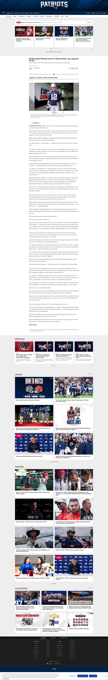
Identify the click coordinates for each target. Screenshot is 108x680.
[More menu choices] (40, 12)
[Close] (106, 676)
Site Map (36, 657)
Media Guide (72, 653)
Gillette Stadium (59, 653)
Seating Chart (59, 651)
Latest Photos (36, 649)
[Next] (63, 112)
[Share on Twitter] (72, 69)
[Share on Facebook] (70, 69)
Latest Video (36, 645)
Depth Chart (48, 645)
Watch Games (33, 324)
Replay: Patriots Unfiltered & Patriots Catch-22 (30, 22)
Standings (48, 655)
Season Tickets (59, 647)
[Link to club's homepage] (3, 12)
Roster (48, 643)
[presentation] (92, 49)
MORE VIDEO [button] (54, 583)
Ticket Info (59, 643)
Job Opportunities (72, 655)
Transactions (48, 651)
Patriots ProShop (72, 643)
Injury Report (48, 647)
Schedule (48, 653)
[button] (51, 48)
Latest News (36, 643)
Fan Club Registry (72, 645)
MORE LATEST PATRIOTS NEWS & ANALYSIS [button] (54, 51)
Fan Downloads (72, 649)
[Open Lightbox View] (54, 101)
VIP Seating (60, 649)
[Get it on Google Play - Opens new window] (58, 664)
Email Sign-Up (72, 647)
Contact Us (72, 657)
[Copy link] (77, 68)
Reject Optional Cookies (82, 675)
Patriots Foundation (36, 651)
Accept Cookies (93, 675)
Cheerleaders (36, 655)
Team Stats (48, 649)
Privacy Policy (6, 678)
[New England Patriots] (54, 669)
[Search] (85, 13)
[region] (54, 676)
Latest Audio (36, 647)
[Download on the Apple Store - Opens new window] (49, 664)
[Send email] (75, 69)
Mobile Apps (72, 651)
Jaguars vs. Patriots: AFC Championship (43, 77)
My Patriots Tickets (59, 645)
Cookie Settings (72, 675)
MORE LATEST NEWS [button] (54, 461)
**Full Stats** (35, 122)
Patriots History (36, 653)
